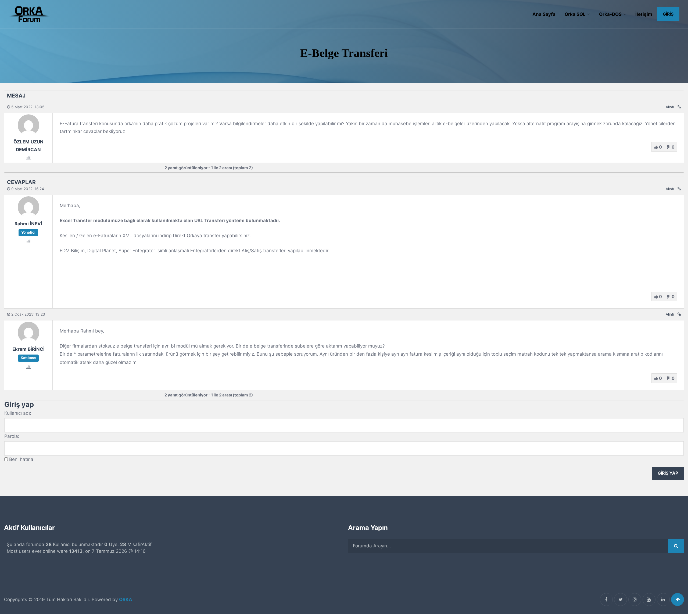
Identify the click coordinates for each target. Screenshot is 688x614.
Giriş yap (668, 473)
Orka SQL (575, 14)
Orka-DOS (610, 14)
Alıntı (670, 107)
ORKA (125, 599)
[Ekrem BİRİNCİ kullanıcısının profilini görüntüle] (28, 341)
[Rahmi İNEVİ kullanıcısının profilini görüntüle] (28, 216)
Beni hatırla (21, 459)
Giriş (668, 14)
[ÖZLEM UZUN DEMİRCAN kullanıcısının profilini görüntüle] (28, 134)
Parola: (11, 436)
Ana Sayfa (544, 14)
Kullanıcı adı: (17, 413)
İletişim (643, 14)
